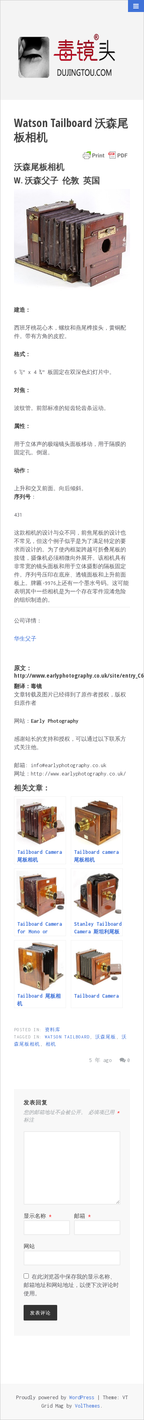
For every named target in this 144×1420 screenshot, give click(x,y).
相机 (51, 1044)
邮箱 (82, 1216)
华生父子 (25, 639)
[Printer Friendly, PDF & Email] (105, 155)
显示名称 (38, 1216)
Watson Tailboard (67, 1036)
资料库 (52, 1029)
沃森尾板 (105, 1036)
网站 (29, 1246)
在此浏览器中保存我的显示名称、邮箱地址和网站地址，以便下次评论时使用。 (71, 1285)
